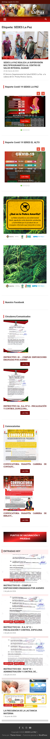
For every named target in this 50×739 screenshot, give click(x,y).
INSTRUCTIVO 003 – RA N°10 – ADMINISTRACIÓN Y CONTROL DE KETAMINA (19, 672)
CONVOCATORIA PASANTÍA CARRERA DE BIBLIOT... (25, 514)
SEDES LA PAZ (30, 732)
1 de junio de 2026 (10, 716)
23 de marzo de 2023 (11, 71)
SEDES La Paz (8, 57)
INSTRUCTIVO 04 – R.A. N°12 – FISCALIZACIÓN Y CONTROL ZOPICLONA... (25, 407)
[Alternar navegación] (5, 19)
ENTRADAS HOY (11, 551)
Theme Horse (15, 735)
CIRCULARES (8, 580)
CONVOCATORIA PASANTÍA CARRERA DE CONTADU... (25, 465)
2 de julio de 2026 (9, 591)
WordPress (43, 735)
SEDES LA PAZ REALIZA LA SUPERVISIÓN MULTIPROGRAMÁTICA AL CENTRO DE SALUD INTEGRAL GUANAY (23, 65)
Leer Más (25, 121)
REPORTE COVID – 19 (25, 171)
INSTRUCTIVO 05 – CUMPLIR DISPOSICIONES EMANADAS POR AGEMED (25, 358)
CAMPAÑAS (8, 705)
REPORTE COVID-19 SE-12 (25, 116)
